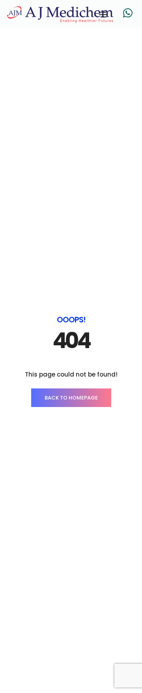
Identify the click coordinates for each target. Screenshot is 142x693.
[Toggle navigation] (103, 14)
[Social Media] (128, 13)
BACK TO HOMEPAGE (71, 397)
